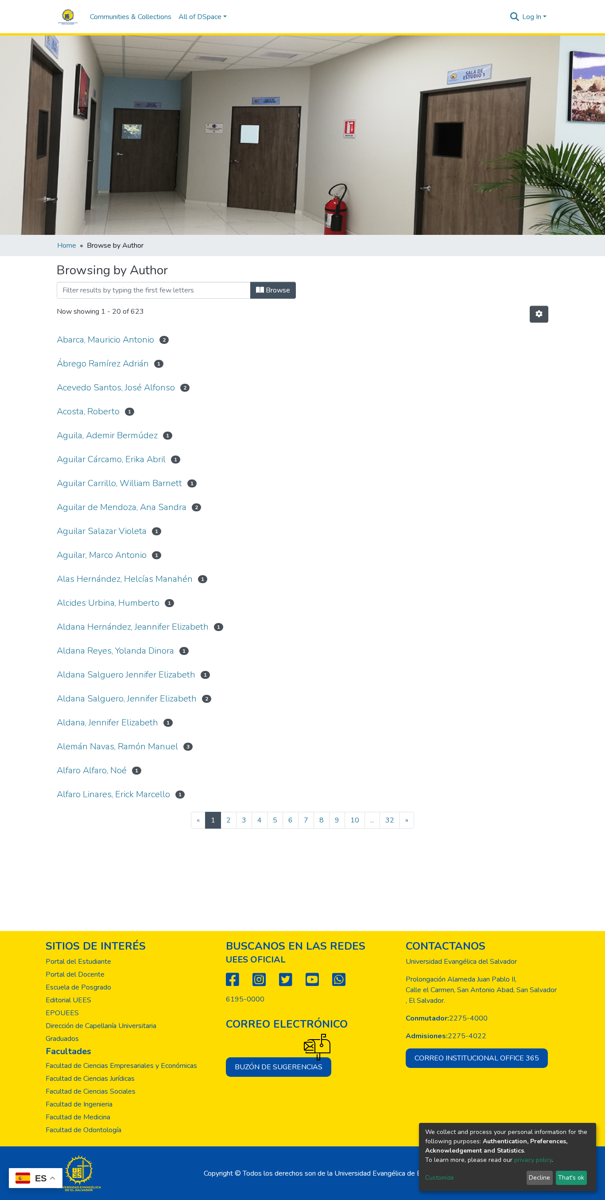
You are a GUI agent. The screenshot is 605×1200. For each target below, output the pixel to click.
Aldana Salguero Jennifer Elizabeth (126, 675)
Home (66, 245)
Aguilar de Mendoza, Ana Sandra (121, 507)
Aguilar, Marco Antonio (102, 555)
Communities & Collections (130, 17)
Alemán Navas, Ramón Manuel (117, 746)
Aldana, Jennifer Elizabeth (107, 723)
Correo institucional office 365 (477, 1058)
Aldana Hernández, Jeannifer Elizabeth (133, 627)
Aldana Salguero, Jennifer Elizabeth (127, 699)
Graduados (62, 1039)
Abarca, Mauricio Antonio (105, 340)
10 (354, 820)
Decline (539, 1177)
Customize (439, 1177)
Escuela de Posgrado (78, 987)
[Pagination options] (539, 314)
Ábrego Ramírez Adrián (103, 364)
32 (389, 820)
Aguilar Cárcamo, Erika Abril (111, 459)
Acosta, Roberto (88, 411)
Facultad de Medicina (78, 1117)
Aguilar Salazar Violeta (102, 531)
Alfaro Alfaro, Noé (92, 770)
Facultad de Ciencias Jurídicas (90, 1078)
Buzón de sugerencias (278, 1067)
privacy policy (533, 1160)
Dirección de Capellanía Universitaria (101, 1026)
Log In (531, 17)
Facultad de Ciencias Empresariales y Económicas (121, 1066)
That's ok (571, 1177)
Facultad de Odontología (83, 1130)
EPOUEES (62, 1013)
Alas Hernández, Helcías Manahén (125, 579)
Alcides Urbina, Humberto (108, 603)
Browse (277, 290)
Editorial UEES (68, 1000)
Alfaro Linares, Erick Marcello (113, 794)
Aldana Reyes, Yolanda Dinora (115, 651)
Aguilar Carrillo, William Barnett (119, 483)
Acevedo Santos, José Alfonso (116, 388)
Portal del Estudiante (78, 961)
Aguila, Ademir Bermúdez (107, 435)
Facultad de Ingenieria (79, 1104)
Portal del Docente (75, 974)
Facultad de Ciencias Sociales (91, 1091)
